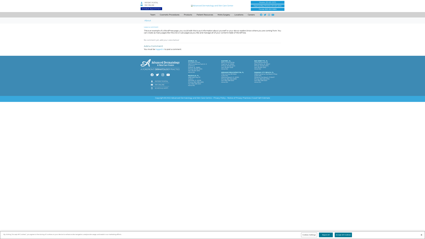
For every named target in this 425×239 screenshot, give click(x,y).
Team (152, 15)
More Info (191, 72)
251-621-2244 (231, 66)
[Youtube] (273, 15)
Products (188, 15)
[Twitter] (265, 15)
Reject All (326, 235)
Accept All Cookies (343, 235)
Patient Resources (205, 15)
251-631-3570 (198, 69)
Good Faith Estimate (261, 98)
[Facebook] (261, 15)
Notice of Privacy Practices (239, 98)
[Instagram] (269, 15)
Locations (238, 15)
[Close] (421, 234)
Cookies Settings (309, 235)
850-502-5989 (232, 79)
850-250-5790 (265, 79)
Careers (251, 15)
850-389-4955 (199, 82)
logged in (160, 49)
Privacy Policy (219, 98)
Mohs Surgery (224, 15)
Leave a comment (151, 27)
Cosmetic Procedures (169, 15)
